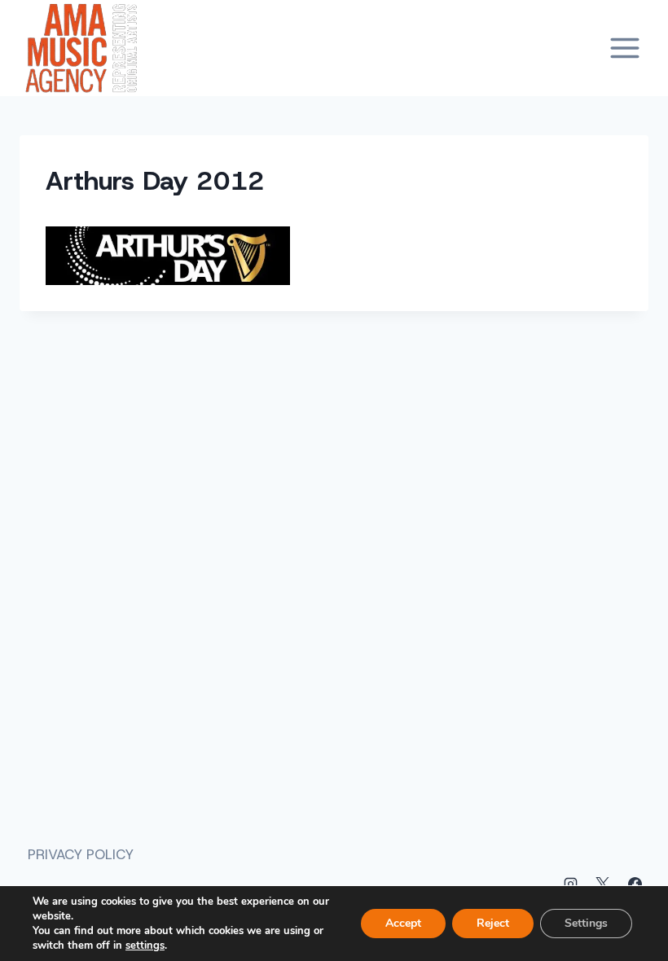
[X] (603, 883)
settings (145, 945)
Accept (403, 923)
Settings (586, 923)
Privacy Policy (81, 854)
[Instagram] (571, 883)
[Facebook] (634, 883)
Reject (493, 923)
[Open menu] (624, 47)
